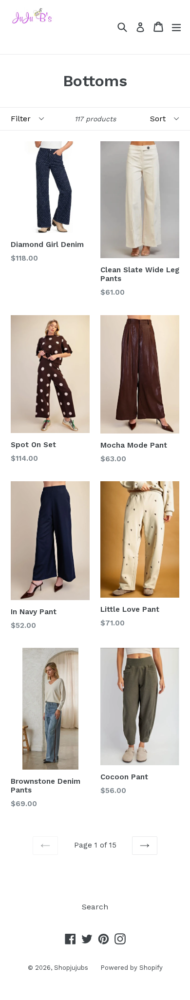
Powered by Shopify (131, 967)
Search (95, 906)
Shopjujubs (71, 967)
